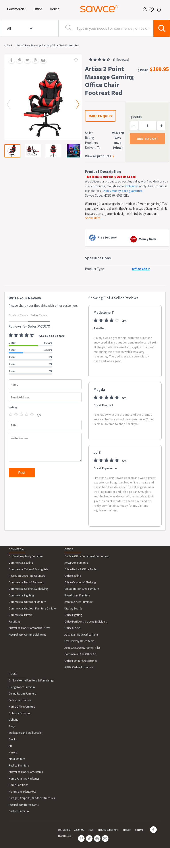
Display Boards (73, 608)
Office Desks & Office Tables (80, 569)
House (55, 8)
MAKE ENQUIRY (100, 116)
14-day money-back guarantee (122, 191)
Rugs (12, 726)
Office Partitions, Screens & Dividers (85, 621)
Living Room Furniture (22, 687)
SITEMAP (139, 830)
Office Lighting (73, 615)
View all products (98, 156)
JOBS (91, 830)
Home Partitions (18, 785)
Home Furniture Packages (24, 778)
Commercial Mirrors (20, 615)
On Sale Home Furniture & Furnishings (31, 680)
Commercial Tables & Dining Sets (28, 569)
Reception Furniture (76, 563)
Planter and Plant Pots (22, 792)
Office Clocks (72, 628)
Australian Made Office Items (81, 634)
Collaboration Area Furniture (81, 589)
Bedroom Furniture (20, 700)
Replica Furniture (19, 765)
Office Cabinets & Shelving (80, 582)
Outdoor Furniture (19, 713)
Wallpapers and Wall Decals (25, 733)
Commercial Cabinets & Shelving (28, 589)
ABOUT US (79, 830)
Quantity (136, 117)
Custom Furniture (19, 811)
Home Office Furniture (22, 706)
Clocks (13, 739)
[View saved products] (151, 11)
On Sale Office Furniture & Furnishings (86, 556)
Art (10, 746)
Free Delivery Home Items (24, 805)
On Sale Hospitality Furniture (25, 556)
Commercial (17, 8)
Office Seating (72, 576)
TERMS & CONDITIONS (108, 830)
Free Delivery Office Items (79, 641)
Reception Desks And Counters (27, 576)
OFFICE (68, 549)
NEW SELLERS (64, 835)
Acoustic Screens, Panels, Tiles (82, 648)
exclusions (132, 186)
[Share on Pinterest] (18, 60)
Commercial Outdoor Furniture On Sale (32, 608)
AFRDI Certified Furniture (78, 667)
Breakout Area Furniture (78, 602)
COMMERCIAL (17, 549)
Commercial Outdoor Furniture (27, 602)
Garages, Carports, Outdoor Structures (32, 798)
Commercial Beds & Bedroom (26, 582)
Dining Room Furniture (22, 693)
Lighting (13, 720)
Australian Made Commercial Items (29, 628)
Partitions (14, 621)
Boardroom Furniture (77, 595)
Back (9, 45)
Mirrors (13, 752)
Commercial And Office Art (80, 654)
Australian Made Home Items (26, 772)
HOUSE (13, 674)
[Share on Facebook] (10, 60)
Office (38, 8)
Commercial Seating (21, 563)
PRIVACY (127, 830)
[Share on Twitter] (26, 60)
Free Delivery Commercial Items (27, 634)
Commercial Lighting (21, 595)
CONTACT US (64, 830)
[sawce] (99, 8)
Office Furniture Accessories (80, 661)
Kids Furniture (17, 759)
